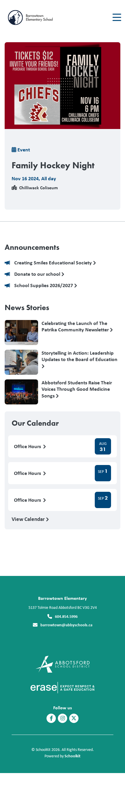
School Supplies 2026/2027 (44, 285)
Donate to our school (37, 274)
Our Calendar (35, 423)
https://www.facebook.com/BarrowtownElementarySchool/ (51, 718)
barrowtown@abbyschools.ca (66, 624)
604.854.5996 (66, 616)
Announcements (32, 247)
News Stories (27, 307)
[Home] (37, 18)
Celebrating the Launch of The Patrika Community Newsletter (76, 326)
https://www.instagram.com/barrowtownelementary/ (62, 718)
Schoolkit (73, 755)
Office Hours (28, 446)
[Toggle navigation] (116, 17)
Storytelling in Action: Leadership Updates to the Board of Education (79, 356)
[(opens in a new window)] (63, 664)
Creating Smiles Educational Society (53, 262)
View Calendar (29, 519)
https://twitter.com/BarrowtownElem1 (73, 718)
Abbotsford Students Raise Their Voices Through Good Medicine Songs (77, 389)
